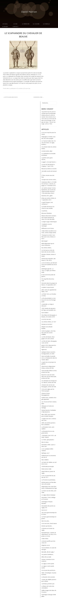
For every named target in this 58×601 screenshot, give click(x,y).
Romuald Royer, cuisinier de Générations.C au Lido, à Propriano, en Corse (49, 534)
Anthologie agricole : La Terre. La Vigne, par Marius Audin (48, 270)
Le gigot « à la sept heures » (48, 162)
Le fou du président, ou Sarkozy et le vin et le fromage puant (48, 299)
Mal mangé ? (44, 241)
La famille (46, 24)
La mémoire (26, 24)
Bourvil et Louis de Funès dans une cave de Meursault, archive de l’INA (48, 376)
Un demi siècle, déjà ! (38, 97)
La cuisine (36, 24)
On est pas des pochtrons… (48, 570)
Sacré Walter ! (45, 312)
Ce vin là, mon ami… (46, 319)
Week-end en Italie (46, 469)
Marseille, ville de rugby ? (48, 552)
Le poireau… (44, 210)
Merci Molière (45, 459)
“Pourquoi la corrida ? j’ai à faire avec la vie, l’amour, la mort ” (48, 236)
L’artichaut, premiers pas (47, 583)
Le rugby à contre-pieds (47, 563)
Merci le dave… (45, 442)
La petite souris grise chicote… (10, 97)
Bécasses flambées (46, 213)
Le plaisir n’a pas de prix (47, 287)
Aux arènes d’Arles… (46, 247)
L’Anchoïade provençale (47, 466)
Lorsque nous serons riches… (49, 179)
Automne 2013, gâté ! (47, 195)
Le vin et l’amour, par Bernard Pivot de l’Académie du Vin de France (49, 264)
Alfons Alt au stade (46, 557)
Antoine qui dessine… (46, 526)
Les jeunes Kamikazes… (47, 554)
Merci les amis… (45, 521)
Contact (16, 26)
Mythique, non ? (45, 453)
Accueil (5, 24)
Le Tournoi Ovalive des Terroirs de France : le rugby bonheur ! (48, 142)
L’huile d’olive (44, 538)
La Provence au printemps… (48, 480)
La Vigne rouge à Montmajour (49, 221)
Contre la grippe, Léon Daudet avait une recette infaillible (48, 332)
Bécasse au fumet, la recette (48, 168)
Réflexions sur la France (47, 228)
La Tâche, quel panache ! (47, 439)
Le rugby (5, 26)
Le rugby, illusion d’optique (48, 495)
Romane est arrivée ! (46, 324)
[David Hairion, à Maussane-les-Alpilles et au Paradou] (29, 11)
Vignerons (44, 349)
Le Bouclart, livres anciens (48, 577)
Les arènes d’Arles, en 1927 (48, 321)
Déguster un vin (45, 545)
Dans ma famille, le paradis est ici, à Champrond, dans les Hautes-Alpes (49, 357)
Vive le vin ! (44, 510)
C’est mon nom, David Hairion (49, 523)
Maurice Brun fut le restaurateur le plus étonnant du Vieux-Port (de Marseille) (48, 217)
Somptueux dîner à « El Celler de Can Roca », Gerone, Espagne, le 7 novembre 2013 (49, 183)
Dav (29, 88)
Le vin (15, 24)
